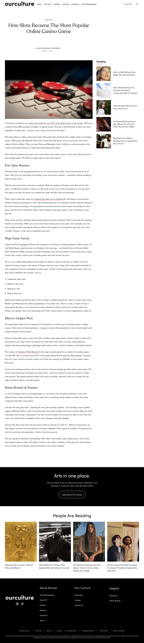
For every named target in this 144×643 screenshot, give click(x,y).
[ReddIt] (55, 42)
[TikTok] (22, 604)
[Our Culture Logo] (19, 3)
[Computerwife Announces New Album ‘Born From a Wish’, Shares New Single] (103, 124)
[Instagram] (17, 604)
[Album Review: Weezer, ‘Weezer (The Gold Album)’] (21, 542)
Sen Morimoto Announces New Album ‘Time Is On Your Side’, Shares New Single (87, 568)
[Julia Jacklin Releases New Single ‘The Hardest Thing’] (103, 73)
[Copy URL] (60, 42)
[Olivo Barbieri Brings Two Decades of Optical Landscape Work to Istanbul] (103, 90)
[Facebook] (45, 42)
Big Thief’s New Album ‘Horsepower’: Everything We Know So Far (125, 141)
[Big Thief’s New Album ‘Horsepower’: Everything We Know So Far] (103, 141)
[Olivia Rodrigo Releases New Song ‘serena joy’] (103, 107)
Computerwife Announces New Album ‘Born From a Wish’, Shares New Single (124, 124)
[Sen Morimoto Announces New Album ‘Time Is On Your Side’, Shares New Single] (89, 542)
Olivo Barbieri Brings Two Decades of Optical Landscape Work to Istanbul (125, 90)
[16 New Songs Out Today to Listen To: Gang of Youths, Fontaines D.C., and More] (123, 542)
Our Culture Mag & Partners (48, 48)
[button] (137, 4)
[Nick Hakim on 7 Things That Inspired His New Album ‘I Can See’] (55, 542)
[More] (65, 42)
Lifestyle (48, 19)
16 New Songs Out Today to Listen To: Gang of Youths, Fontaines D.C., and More (122, 568)
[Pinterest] (50, 42)
